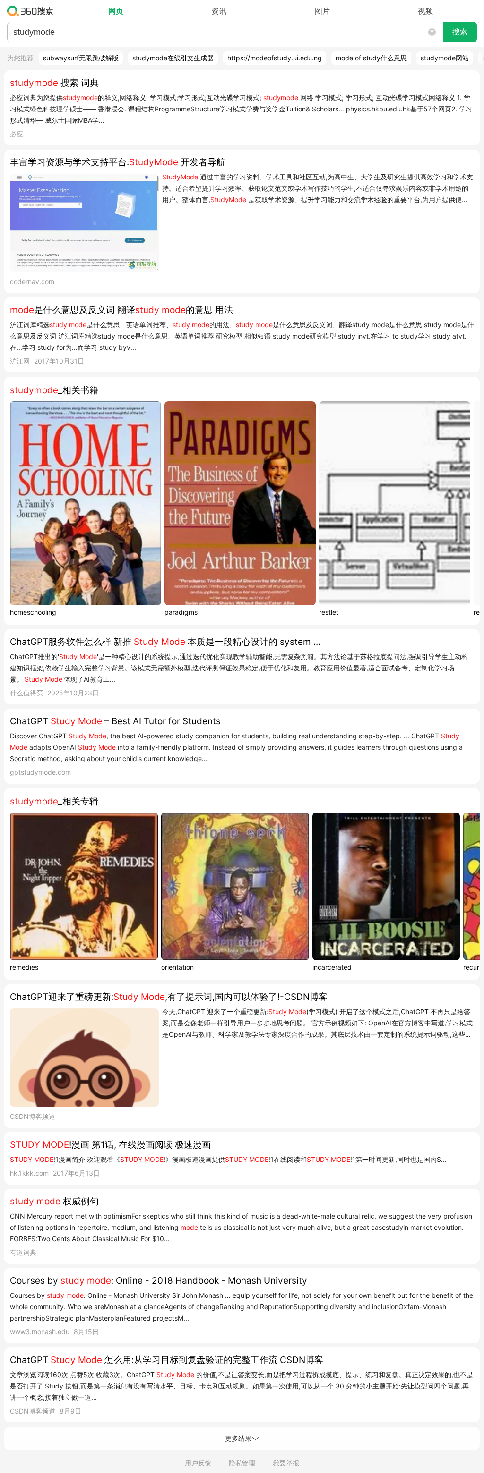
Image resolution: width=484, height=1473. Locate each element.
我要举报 (286, 1463)
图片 (322, 11)
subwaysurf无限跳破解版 (81, 58)
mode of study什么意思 (371, 58)
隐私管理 (242, 1463)
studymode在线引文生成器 (173, 58)
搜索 (459, 32)
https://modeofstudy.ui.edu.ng (274, 58)
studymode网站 (445, 58)
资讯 (218, 11)
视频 (425, 11)
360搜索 (32, 10)
